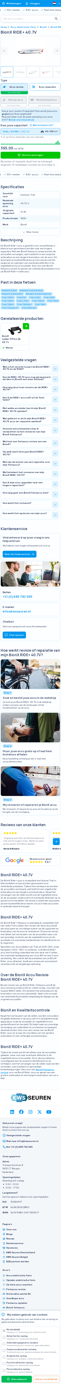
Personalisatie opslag (20, 1370)
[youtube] (48, 1111)
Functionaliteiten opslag (24, 1364)
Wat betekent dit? (43, 125)
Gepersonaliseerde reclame (32, 1350)
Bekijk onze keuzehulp (21, 119)
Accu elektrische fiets (23, 27)
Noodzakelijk (27, 1330)
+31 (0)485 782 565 (17, 597)
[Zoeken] (56, 18)
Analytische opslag (25, 1357)
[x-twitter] (39, 1111)
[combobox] (55, 3)
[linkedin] (12, 1111)
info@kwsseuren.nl (17, 611)
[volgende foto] (56, 51)
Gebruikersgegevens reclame (28, 1344)
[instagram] (30, 1111)
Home (4, 27)
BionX (43, 27)
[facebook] (21, 1111)
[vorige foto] (4, 51)
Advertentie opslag (22, 1337)
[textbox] (54, 3)
